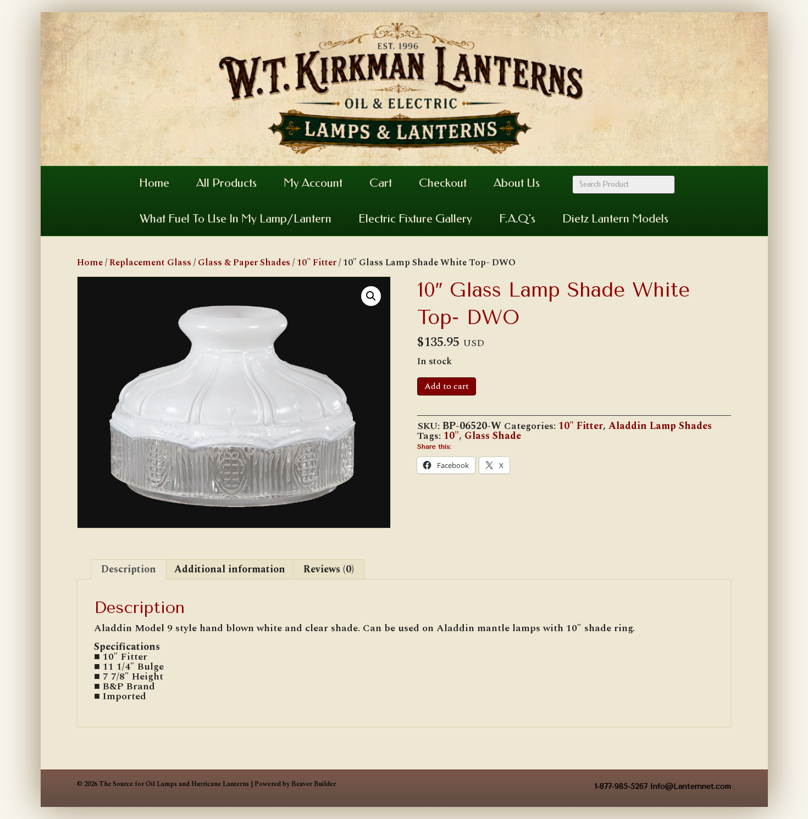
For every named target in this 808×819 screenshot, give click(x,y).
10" (451, 435)
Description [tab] (128, 569)
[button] (371, 296)
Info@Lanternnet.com (690, 786)
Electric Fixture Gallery (415, 218)
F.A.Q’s (517, 218)
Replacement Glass (150, 262)
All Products (226, 183)
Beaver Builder (313, 784)
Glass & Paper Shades (244, 262)
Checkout (443, 183)
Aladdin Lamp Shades (660, 426)
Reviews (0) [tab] (328, 569)
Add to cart (446, 386)
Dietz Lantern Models (615, 218)
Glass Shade (492, 435)
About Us (517, 183)
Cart (380, 183)
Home (154, 183)
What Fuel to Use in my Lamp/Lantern (235, 218)
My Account (313, 183)
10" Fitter (316, 262)
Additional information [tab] (229, 569)
